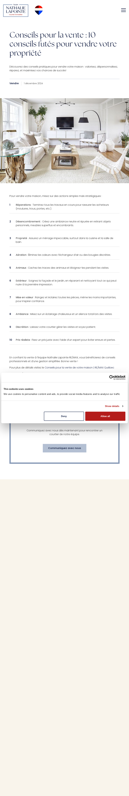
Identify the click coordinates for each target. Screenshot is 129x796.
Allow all (105, 416)
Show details (112, 406)
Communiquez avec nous (64, 448)
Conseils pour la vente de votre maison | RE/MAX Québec (79, 368)
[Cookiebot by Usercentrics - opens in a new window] (111, 377)
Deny (64, 416)
